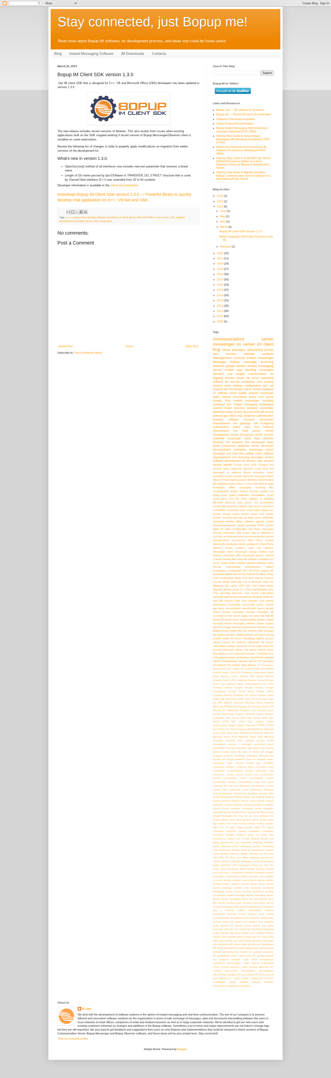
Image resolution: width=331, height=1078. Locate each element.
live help (241, 430)
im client (123, 217)
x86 (231, 944)
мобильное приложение (250, 657)
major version (234, 411)
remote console (233, 476)
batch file (235, 752)
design (226, 514)
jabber (231, 838)
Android (218, 366)
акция (220, 948)
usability (231, 937)
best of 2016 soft (253, 752)
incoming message (232, 517)
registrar (261, 880)
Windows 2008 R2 (264, 733)
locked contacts (235, 548)
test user (229, 929)
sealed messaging (255, 895)
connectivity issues (253, 604)
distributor (219, 411)
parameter (225, 865)
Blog (58, 54)
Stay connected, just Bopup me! (152, 21)
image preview (245, 827)
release (217, 642)
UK (227, 729)
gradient (247, 819)
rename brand (249, 884)
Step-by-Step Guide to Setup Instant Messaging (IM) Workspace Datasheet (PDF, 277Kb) (243, 139)
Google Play (222, 400)
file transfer (232, 381)
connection (218, 774)
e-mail (257, 468)
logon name (254, 517)
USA (254, 585)
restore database (222, 888)
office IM (223, 857)
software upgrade (254, 521)
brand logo (241, 427)
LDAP (254, 464)
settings (231, 646)
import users (232, 619)
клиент (234, 955)
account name (221, 468)
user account (265, 460)
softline (241, 910)
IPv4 (244, 578)
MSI (220, 702)
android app (220, 415)
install (243, 619)
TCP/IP (261, 725)
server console (264, 434)
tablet (271, 925)
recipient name (239, 880)
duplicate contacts (222, 804)
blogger (270, 752)
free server (234, 615)
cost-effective (258, 786)
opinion (216, 861)
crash (250, 483)
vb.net (88, 221)
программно (248, 970)
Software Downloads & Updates (235, 119)
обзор (216, 967)
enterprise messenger (248, 449)
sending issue (234, 903)
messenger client (223, 551)
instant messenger (260, 358)
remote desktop (230, 884)
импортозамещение (224, 525)
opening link (267, 857)
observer (268, 438)
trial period (250, 649)
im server (246, 344)
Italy (222, 699)
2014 (220, 295)
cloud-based (219, 604)
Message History (226, 362)
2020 (220, 263)
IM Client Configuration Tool (236, 529)
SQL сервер (255, 721)
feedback (237, 812)
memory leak (255, 630)
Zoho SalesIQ (246, 740)
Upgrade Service (222, 589)
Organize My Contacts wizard (253, 706)
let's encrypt (243, 838)
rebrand (269, 555)
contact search (234, 774)
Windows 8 (267, 532)
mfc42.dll (245, 850)
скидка (232, 982)
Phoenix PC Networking (226, 710)
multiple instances (229, 853)
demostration (249, 608)
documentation (222, 449)
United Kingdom (238, 729)
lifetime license (221, 630)
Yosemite (230, 740)
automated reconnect (224, 748)
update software (265, 933)
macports (246, 842)
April (223, 221)
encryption (238, 612)
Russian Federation (224, 532)
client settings (233, 385)
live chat (232, 453)
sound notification (250, 918)
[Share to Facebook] (81, 212)
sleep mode (262, 646)
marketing (257, 842)
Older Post (191, 346)
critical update (252, 389)
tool (272, 491)
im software (220, 393)
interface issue (265, 627)
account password (233, 536)
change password (235, 759)
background (236, 597)
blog (250, 540)
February (226, 246)
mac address (265, 548)
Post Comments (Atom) (88, 352)
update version (235, 366)
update (270, 521)
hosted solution (247, 823)
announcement (221, 540)
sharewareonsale (230, 906)
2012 (220, 305)
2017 (220, 279)
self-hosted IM (255, 642)
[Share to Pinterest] (85, 212)
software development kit (229, 460)
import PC (259, 827)
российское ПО (222, 665)
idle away (259, 483)
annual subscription (262, 593)
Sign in (255, 532)
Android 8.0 (253, 574)
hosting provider (265, 823)
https (215, 827)
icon (222, 827)
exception (268, 808)
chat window (266, 600)
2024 (220, 201)
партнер (242, 661)
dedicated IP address (231, 797)
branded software (226, 419)
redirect (252, 880)
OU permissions (264, 502)
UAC (248, 585)
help (262, 615)
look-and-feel (227, 842)
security (253, 491)
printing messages (255, 872)
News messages (264, 529)
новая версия (251, 963)
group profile (259, 819)
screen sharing (242, 891)
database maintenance (234, 793)
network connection (224, 555)
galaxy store (228, 819)
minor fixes (252, 438)
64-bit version (266, 525)
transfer (225, 933)
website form (266, 653)
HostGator (238, 695)
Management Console (229, 358)
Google (238, 687)
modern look (266, 551)
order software (264, 453)
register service (265, 638)
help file (269, 615)
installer (230, 835)
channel (228, 600)
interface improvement (244, 627)
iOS (258, 544)
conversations (245, 782)
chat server (254, 506)
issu (272, 835)
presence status (264, 472)
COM (232, 672)
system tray (259, 925)
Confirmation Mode (230, 578)
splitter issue (267, 918)
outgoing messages (240, 861)
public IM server (232, 638)
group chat (257, 514)
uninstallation (258, 495)
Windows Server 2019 (251, 737)
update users (220, 937)
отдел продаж (249, 967)
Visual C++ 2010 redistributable (249, 589)
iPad (263, 544)
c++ (68, 217)
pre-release (232, 869)
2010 (220, 316)
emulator (235, 808)
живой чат (246, 952)
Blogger (182, 1049)
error (265, 468)
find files (261, 812)
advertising (255, 349)
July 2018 (231, 699)
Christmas (247, 672)
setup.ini (218, 389)
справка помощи (250, 982)
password (218, 521)
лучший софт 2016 (244, 959)
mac (237, 842)
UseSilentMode (255, 729)
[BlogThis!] (72, 212)
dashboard (256, 789)
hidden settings (247, 544)
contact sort (251, 774)
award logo (259, 748)
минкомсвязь (253, 566)
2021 (220, 258)
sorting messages (231, 918)
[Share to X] (77, 212)
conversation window (224, 782)
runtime (238, 888)
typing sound (248, 933)
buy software (264, 427)
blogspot (217, 755)
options (225, 861)
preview (260, 869)
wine (215, 944)
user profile (268, 937)
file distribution (230, 544)
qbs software (267, 876)
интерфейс (223, 955)
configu (249, 770)
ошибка (217, 970)
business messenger (259, 419)
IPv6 (251, 578)
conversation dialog (257, 510)
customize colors (239, 789)
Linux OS (250, 699)
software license (236, 914)
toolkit (81, 221)
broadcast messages (245, 755)
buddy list (268, 597)
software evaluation (258, 559)
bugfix (240, 374)
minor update (238, 393)
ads (215, 483)
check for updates (256, 759)
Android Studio (221, 672)
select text (247, 899)
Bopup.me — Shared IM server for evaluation (243, 114)
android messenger (261, 393)
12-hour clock (241, 464)
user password (237, 653)
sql (272, 385)
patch (262, 634)
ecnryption (268, 804)
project (244, 876)
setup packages (234, 349)
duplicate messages (243, 804)
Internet (262, 695)
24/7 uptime (233, 668)
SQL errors (238, 721)
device (261, 608)
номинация (267, 963)
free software (261, 816)
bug (216, 349)
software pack (256, 914)
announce (232, 506)
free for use (245, 816)
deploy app (249, 797)
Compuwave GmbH (263, 672)
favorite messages (257, 612)
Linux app (261, 699)
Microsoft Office (145, 217)
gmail (239, 819)
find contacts (249, 812)
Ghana (228, 687)
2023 (220, 206)
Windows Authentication (261, 479)
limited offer (236, 630)
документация (227, 657)
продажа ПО (234, 974)
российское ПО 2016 (253, 974)
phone (256, 430)
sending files (229, 559)
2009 (220, 321)
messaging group (244, 396)
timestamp (268, 929)
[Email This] (68, 212)
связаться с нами (229, 978)
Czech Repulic (239, 676)
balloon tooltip (221, 752)
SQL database (246, 415)
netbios (240, 634)
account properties (255, 536)
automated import (264, 744)
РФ (214, 948)
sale (247, 888)
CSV (238, 672)
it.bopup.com (219, 838)
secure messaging (231, 899)
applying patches (227, 483)
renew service (266, 884)
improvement (221, 430)
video (271, 563)
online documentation (124, 185)
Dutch (226, 680)
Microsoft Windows (244, 702)
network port (252, 634)
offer (215, 857)
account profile (265, 740)
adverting (225, 593)
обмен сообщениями (225, 661)
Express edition (235, 684)
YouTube (217, 536)
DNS (252, 676)
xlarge (237, 944)
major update (222, 396)
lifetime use (267, 838)
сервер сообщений (252, 978)
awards (243, 506)
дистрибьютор (231, 952)
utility (215, 940)
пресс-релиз (231, 970)
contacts (268, 354)
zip (248, 944)
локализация (233, 566)
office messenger (245, 555)
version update (222, 464)
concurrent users (264, 767)
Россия (217, 566)
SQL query (231, 585)
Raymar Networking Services (228, 714)
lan (245, 517)
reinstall (217, 884)
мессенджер (234, 963)
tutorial (261, 649)
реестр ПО (255, 661)
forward (270, 812)
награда (269, 657)
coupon (269, 540)
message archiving (259, 362)
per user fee (266, 865)
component (229, 445)
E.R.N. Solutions (238, 680)
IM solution (251, 695)
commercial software (224, 767)
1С (258, 665)
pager (216, 865)
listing (216, 842)
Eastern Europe (256, 680)
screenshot (258, 891)
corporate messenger (227, 438)
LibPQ (240, 699)
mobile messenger (246, 400)
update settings (236, 563)
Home (129, 346)
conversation (257, 374)
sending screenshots (254, 903)
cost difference (242, 786)
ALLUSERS (267, 668)
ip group (261, 835)
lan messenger (233, 389)
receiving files (264, 487)
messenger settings (229, 850)
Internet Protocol (264, 578)
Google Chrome (254, 687)
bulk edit (218, 600)
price (221, 872)
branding (268, 400)
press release (247, 869)
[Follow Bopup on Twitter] (233, 93)
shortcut (244, 906)
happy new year (250, 615)
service (269, 457)
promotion (218, 476)
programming (232, 876)
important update (236, 831)
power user (219, 869)
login (251, 548)
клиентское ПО (247, 955)
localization (219, 487)
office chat (235, 857)
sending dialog (233, 521)
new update (246, 453)
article (232, 415)
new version (162, 217)
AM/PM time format (235, 574)
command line (222, 404)
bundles (217, 759)
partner (260, 555)
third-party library (233, 649)
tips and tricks (251, 411)
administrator (219, 744)
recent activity (223, 880)
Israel (271, 695)
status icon (242, 921)
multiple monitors (249, 853)
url (227, 653)
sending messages (259, 369)
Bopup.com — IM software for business (240, 109)
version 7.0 (252, 653)
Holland (228, 695)
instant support (265, 623)
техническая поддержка (225, 986)
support (264, 491)
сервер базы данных (244, 665)
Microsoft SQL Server (238, 502)
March (224, 227)
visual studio (225, 940)
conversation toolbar (262, 778)
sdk (172, 217)
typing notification (239, 495)
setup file (242, 559)
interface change (222, 627)
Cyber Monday (221, 676)
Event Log (219, 684)
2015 (220, 289)
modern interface (226, 634)
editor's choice (221, 808)
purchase (253, 876)
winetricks (223, 944)
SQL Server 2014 (257, 718)
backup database (253, 597)
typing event (220, 495)
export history (240, 514)
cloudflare (268, 763)
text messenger (243, 929)
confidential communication (228, 770)
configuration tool (256, 385)
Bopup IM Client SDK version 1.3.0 (241, 231)
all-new (270, 536)
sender (221, 903)
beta (239, 483)
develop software (96, 217)
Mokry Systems (265, 702)
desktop (260, 797)
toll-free (251, 460)
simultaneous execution (261, 906)
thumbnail (257, 929)
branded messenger (260, 408)
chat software (250, 600)
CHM (215, 578)
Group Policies (255, 691)
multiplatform (258, 850)
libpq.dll (255, 838)
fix (225, 615)
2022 (220, 253)
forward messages (222, 816)
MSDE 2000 (229, 581)
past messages (241, 865)
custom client (78, 217)
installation (254, 831)
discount (248, 468)
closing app (253, 763)
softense (229, 910)
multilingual (266, 404)
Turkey (221, 729)
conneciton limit (265, 770)
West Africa (233, 733)
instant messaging (245, 404)
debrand (217, 544)
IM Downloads (132, 54)
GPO (271, 684)
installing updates (256, 619)
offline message (250, 857)
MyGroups (218, 706)
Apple (216, 529)
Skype (232, 725)
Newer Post (66, 346)
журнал (258, 952)
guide (271, 819)
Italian (216, 699)
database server (248, 445)
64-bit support (261, 570)
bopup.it (228, 755)
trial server (235, 933)
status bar (228, 921)
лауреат (224, 959)
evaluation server (251, 808)
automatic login (221, 597)
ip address (234, 472)
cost (230, 786)
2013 (220, 300)
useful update (243, 937)
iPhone (270, 544)
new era (263, 853)
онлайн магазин (230, 967)
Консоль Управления (262, 944)
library (132, 217)
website (249, 354)
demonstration (233, 608)
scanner (217, 559)
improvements (221, 423)
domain (226, 612)
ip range (269, 483)
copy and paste (264, 782)
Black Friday (267, 574)
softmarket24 (255, 910)
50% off (247, 570)
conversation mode (235, 778)
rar (214, 880)
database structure (258, 793)
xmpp (243, 944)
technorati (218, 929)
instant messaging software (240, 623)
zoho (215, 657)
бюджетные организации (260, 948)
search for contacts (234, 642)
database (268, 389)
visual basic (106, 221)
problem (217, 638)
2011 (220, 311)
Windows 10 (246, 733)
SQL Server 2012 (236, 718)
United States (266, 585)
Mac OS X (244, 581)
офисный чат (266, 967)
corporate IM (220, 786)
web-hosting (245, 940)
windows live (221, 442)
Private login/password (234, 479)
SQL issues (243, 532)
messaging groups (250, 846)
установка (244, 986)
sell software (260, 899)
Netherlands (230, 706)
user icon (256, 937)
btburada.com (266, 755)
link (245, 630)
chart (237, 600)
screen (229, 891)
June (223, 211)
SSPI (241, 585)
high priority (219, 823)
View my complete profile (72, 1038)
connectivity (234, 604)
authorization (221, 427)
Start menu (251, 725)
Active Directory (234, 408)
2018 (220, 274)
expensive (218, 812)
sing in (217, 910)
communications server (243, 339)
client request (235, 763)
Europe (270, 680)
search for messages (254, 476)
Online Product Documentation (235, 123)
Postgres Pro (266, 464)
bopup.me (236, 468)
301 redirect (246, 668)
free (236, 816)
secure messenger (242, 434)
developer (112, 217)
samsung (256, 888)
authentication (265, 415)
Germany (217, 687)
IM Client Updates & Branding (255, 498)
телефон (269, 982)
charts (259, 540)
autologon (246, 744)
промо (241, 525)
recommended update (225, 491)
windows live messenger (248, 442)
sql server (252, 378)
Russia (216, 506)
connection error (236, 510)
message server (230, 846)
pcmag (254, 865)
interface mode (245, 835)
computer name (245, 767)
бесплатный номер (234, 948)
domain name (248, 801)
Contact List (222, 374)
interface (217, 548)
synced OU (227, 925)
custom (270, 786)
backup (270, 748)
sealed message (236, 895)
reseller (217, 408)
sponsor (217, 921)
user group (266, 396)
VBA (95, 221)
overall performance (263, 861)
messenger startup (246, 551)
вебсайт (217, 952)
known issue (234, 378)
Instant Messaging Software (91, 54)
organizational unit (224, 457)
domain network (265, 801)
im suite (230, 827)
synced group (243, 925)
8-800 (257, 668)
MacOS (228, 702)
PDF (271, 706)
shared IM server (245, 646)
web (235, 940)
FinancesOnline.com (256, 684)
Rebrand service (255, 714)
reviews (243, 491)
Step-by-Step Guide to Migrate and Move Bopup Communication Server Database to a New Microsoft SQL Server (243, 175)
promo (269, 349)
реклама (251, 525)
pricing (270, 634)
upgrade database (257, 563)
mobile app (233, 369)
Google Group (237, 691)
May (223, 216)
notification (268, 517)
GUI (231, 498)
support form (256, 921)
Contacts (159, 54)
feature (227, 812)
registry (270, 880)
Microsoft (218, 502)
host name (232, 823)
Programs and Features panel (257, 710)
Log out (217, 581)
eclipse (258, 804)
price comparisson (234, 872)
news (271, 853)
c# (223, 759)
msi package (242, 423)
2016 (220, 284)
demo (221, 608)
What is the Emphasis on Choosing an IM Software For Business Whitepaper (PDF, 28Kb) (241, 150)
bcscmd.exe (238, 540)
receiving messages (250, 457)
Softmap (240, 725)
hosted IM (218, 619)
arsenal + (233, 744)
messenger (224, 344)
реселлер (268, 661)
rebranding (249, 638)
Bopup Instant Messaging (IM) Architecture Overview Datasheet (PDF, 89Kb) (242, 130)
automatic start (244, 748)
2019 (220, 269)
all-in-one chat (240, 593)
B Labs (86, 1008)
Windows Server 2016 (225, 737)
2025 (220, 196)
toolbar (216, 933)
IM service (267, 411)
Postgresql (267, 423)
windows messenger (263, 940)
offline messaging (240, 487)
